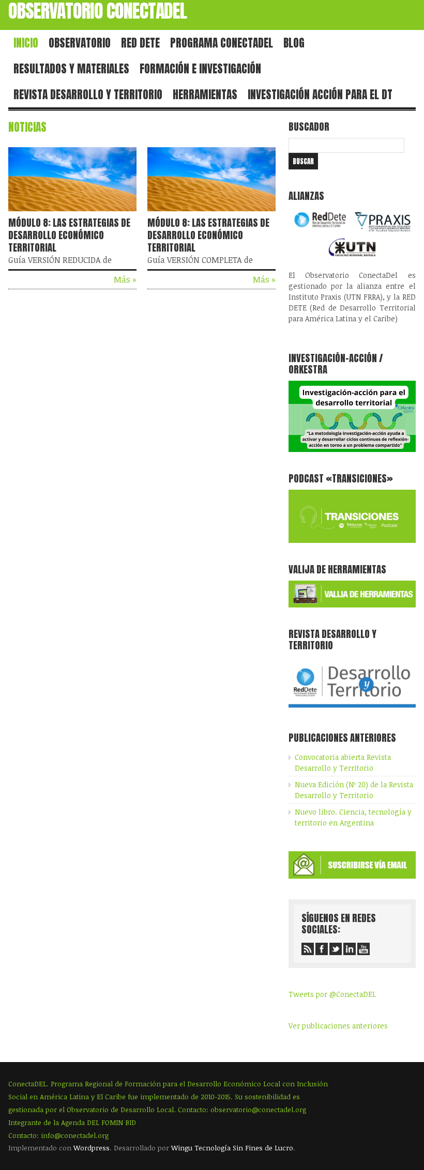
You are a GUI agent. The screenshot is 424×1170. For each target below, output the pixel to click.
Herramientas (205, 94)
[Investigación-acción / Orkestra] (352, 449)
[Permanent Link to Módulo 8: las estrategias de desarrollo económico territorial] (72, 213)
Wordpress (91, 1147)
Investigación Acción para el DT (320, 94)
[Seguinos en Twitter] (335, 949)
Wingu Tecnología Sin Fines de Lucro (232, 1147)
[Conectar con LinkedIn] (349, 949)
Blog (294, 43)
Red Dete (140, 43)
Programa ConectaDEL (221, 43)
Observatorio (80, 43)
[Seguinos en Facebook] (321, 949)
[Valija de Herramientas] (352, 605)
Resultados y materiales (71, 68)
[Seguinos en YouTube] (363, 949)
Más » (125, 279)
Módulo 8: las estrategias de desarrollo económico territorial (69, 235)
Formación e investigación (200, 68)
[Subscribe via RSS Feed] (307, 949)
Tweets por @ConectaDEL (332, 994)
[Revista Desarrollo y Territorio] (352, 708)
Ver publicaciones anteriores (338, 1026)
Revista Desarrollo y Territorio (87, 94)
